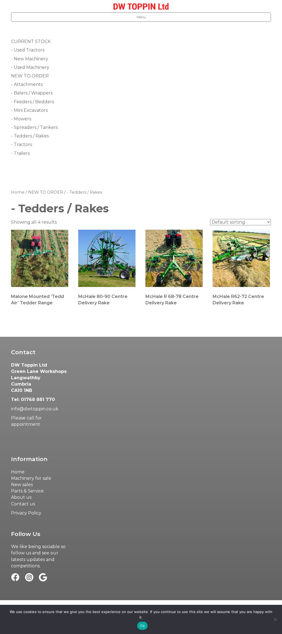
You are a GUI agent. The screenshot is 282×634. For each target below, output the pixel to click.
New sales (22, 484)
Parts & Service (27, 491)
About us (21, 497)
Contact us (23, 503)
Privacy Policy (26, 513)
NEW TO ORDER (45, 192)
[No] (275, 619)
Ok (142, 626)
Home (18, 192)
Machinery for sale (31, 478)
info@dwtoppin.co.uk (34, 408)
